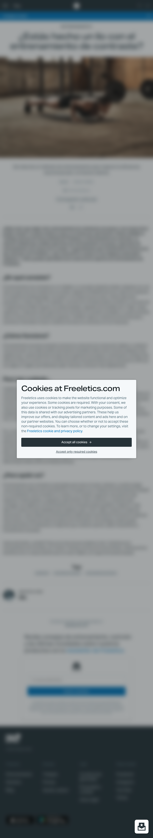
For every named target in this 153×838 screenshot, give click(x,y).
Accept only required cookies (76, 452)
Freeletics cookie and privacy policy (54, 431)
